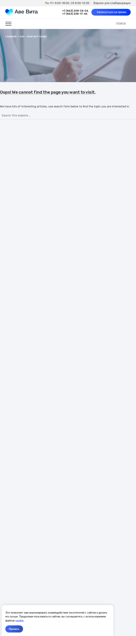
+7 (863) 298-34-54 (75, 10)
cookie (19, 620)
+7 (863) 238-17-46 (74, 13)
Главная (10, 36)
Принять (14, 629)
